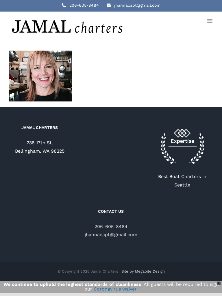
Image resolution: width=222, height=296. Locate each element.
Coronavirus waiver (115, 289)
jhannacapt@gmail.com (111, 234)
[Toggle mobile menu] (210, 21)
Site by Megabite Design (143, 271)
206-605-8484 (111, 226)
